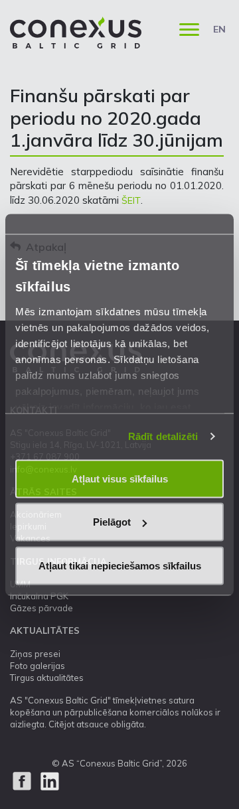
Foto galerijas (37, 665)
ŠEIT (131, 200)
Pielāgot (112, 522)
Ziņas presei (35, 653)
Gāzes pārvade (41, 608)
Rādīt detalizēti (163, 436)
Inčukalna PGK (39, 596)
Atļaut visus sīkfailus (120, 478)
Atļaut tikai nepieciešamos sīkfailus (120, 565)
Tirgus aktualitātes (47, 677)
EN (219, 29)
